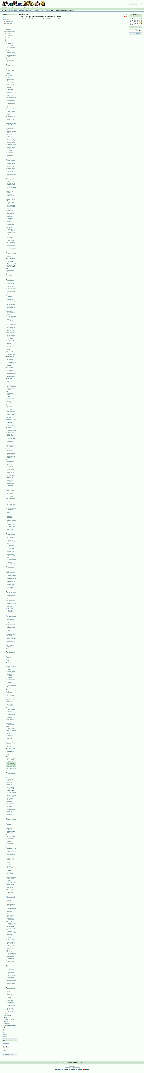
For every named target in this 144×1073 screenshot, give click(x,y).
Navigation (5, 14)
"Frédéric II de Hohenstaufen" (10, 486)
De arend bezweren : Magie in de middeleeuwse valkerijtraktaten (11, 528)
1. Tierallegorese (9, 27)
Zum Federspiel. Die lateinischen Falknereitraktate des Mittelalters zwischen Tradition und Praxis (11, 603)
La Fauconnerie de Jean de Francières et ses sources (11, 819)
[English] (126, 16)
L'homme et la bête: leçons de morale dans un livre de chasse (11, 119)
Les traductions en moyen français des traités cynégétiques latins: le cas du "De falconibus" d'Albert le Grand (11, 628)
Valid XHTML (72, 1069)
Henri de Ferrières (11, 882)
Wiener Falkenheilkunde (10, 523)
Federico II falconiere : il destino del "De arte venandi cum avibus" (11, 510)
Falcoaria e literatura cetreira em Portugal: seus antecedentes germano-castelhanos (11, 291)
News (29, 7)
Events (35, 7)
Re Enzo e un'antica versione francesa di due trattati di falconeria (11, 400)
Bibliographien (11, 7)
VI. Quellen (7, 1023)
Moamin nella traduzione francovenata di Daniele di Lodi (10, 703)
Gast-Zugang (136, 30)
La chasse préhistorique (9, 663)
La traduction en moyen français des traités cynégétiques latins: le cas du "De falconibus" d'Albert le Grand (11, 185)
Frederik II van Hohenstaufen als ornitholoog (10, 781)
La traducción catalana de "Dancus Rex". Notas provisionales (11, 737)
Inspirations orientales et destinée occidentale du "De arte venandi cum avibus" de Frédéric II (11, 694)
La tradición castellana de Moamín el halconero (11, 380)
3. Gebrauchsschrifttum (39, 10)
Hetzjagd (8, 37)
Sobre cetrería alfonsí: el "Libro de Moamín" (11, 313)
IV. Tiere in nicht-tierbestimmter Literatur (9, 1018)
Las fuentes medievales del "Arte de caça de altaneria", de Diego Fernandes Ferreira (11, 386)
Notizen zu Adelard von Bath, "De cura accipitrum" (11, 86)
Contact (140, 0)
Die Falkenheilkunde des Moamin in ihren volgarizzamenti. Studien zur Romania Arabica (11, 751)
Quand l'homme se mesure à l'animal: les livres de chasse (11, 60)
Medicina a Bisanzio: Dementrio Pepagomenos (11, 81)
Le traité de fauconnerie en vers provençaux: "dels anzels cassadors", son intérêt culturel (11, 139)
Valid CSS (79, 1069)
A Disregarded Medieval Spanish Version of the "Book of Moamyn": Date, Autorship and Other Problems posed (11, 283)
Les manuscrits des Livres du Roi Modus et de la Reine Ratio (11, 231)
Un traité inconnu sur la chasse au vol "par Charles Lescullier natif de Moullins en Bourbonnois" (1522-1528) (11, 594)
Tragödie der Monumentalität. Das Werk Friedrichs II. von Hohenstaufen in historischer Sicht (11, 787)
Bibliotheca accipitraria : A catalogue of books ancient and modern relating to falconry (11, 714)
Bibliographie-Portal (23, 3)
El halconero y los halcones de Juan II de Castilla (11, 840)
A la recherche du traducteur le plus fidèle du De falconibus (10, 860)
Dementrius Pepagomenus (10, 43)
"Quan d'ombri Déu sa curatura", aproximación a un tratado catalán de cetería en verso (11, 327)
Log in (140, 8)
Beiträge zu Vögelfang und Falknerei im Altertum (11, 668)
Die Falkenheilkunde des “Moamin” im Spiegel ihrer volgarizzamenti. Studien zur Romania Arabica (11, 683)
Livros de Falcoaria (11, 699)
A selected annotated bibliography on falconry (11, 732)
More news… (138, 33)
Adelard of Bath (10, 777)
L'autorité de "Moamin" (9, 76)
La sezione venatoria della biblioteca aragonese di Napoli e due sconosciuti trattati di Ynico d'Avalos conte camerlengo (11, 797)
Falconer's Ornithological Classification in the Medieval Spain (11, 297)
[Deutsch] (125, 16)
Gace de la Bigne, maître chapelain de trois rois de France (11, 765)
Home (4, 7)
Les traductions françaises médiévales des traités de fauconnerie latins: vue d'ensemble (11, 194)
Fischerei (8, 1013)
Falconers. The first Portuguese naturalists (11, 275)
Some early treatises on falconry (11, 646)
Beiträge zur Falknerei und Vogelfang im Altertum (11, 879)
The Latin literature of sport (11, 769)
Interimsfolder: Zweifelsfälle (10, 1025)
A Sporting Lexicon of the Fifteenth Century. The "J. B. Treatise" (11, 265)
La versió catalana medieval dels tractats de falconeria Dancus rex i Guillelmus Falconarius (11, 674)
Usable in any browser (86, 1069)
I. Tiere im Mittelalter (9, 21)
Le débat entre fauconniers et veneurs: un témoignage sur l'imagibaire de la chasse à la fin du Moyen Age (10, 223)
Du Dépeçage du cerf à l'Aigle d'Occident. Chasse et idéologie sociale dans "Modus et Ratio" (11, 111)
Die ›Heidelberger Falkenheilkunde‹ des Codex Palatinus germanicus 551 (11, 924)
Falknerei (48, 10)
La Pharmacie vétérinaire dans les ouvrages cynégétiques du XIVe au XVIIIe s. (11, 53)
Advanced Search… (138, 5)
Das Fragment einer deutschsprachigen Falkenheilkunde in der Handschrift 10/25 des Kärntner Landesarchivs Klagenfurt (11, 933)
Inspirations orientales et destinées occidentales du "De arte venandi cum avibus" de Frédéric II (11, 517)
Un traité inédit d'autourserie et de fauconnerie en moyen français (11, 154)
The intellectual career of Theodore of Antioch (11, 65)
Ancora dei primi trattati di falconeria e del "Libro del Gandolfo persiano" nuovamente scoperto (11, 806)
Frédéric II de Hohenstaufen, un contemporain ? (10, 567)
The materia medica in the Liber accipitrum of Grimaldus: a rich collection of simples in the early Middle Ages (11, 619)
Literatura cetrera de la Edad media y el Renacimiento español (11, 652)
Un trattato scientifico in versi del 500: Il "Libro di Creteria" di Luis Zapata (11, 407)
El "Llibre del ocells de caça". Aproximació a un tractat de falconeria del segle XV (11, 319)
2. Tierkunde (8, 29)
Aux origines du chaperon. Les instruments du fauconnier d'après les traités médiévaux (11, 480)
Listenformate (8, 1027)
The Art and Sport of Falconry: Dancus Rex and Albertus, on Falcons (11, 71)
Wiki (24, 7)
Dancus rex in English (11, 688)
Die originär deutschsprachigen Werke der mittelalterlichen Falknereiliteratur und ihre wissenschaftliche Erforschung (11, 907)
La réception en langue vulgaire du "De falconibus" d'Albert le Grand (10, 610)
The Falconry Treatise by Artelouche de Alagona (10, 891)
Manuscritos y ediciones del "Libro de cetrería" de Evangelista (11, 744)
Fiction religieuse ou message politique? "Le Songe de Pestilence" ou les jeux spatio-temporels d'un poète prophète (11, 172)
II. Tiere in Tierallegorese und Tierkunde (26, 10)
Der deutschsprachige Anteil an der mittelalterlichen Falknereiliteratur (10, 237)
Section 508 (58, 1069)
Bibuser (21, 20)
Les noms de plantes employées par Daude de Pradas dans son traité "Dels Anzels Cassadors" (11, 147)
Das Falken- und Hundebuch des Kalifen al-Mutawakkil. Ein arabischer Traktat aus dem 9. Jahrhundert (11, 981)
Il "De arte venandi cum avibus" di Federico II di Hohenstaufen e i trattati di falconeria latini (11, 502)
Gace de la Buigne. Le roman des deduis (11, 179)
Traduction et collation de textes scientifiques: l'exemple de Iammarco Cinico (11, 422)
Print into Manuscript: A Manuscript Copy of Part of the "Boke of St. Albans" (11, 254)
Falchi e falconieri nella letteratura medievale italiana (10, 886)
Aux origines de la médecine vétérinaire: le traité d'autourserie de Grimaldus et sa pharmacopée (11, 92)
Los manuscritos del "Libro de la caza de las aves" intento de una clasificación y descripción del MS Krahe (11, 305)
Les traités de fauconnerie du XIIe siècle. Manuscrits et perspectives (11, 462)
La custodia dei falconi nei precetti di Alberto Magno (11, 47)
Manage (18, 7)
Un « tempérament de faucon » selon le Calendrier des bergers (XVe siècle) (11, 561)
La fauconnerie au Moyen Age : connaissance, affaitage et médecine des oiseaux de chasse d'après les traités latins (11, 453)
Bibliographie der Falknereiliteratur (10, 720)
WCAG (65, 1069)
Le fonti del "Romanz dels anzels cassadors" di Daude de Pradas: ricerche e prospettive (11, 131)
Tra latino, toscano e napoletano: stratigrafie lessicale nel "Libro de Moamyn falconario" (11, 414)
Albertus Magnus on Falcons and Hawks (11, 708)
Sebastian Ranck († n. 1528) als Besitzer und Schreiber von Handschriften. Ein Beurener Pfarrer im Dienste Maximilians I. (11, 246)
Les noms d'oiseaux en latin (11, 844)
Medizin (8, 33)
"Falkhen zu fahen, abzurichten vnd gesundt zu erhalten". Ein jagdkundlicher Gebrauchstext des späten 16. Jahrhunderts (11, 944)
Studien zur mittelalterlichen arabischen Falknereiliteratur (10, 813)
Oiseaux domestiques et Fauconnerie (11, 446)
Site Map (130, 0)
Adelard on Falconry (11, 648)
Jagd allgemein (9, 35)
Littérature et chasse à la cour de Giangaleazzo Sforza (11, 429)
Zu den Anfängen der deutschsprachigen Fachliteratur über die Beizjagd (11, 898)
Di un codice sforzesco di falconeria (9, 825)
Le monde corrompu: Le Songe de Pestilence (11, 125)
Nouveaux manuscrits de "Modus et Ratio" (11, 835)
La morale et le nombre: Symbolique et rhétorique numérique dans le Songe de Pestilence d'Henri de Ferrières (11, 163)
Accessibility (135, 0)
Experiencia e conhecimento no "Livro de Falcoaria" (11, 353)
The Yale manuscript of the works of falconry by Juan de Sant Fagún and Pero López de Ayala (11, 335)
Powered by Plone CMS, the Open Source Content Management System (72, 1066)
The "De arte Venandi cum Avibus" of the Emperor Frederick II (11, 773)
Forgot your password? (9, 1054)
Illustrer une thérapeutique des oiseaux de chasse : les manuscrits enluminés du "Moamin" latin (11, 493)
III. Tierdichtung (8, 1015)
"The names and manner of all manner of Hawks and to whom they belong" (11, 759)
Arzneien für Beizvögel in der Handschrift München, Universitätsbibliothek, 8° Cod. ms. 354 (11, 953)
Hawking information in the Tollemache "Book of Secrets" (11, 260)
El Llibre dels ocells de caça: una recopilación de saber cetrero (11, 658)
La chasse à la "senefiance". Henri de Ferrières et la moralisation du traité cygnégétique (11, 213)
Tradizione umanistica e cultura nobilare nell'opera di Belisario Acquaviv (11, 394)
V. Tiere (6, 1021)
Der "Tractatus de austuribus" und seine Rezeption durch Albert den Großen (11, 960)
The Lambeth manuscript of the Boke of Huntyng (10, 270)
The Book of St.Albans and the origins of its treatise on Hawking (11, 830)
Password (5, 1046)
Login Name (5, 1042)
